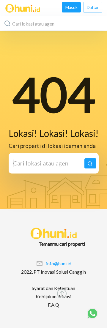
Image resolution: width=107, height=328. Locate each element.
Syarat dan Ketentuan (53, 288)
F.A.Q (53, 305)
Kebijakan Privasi (53, 296)
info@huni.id (58, 263)
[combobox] (53, 23)
